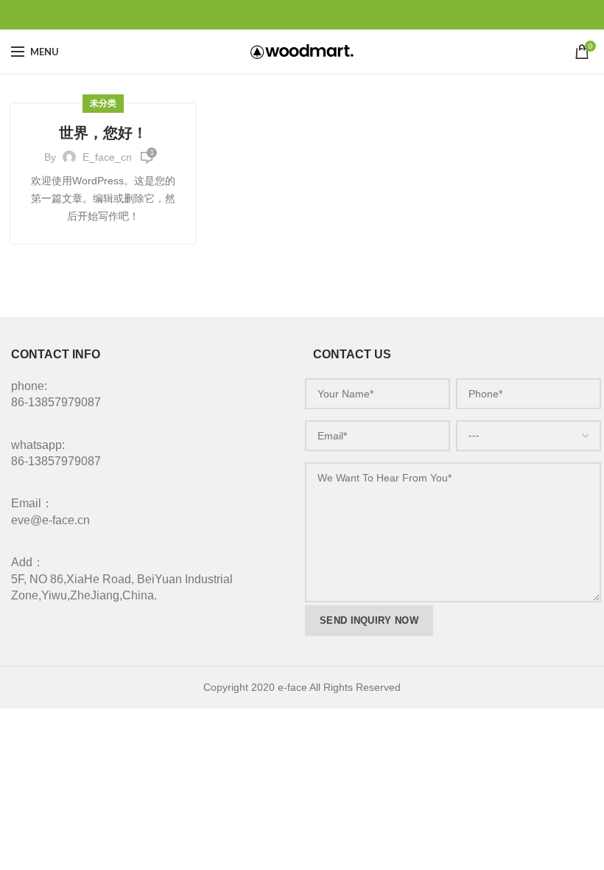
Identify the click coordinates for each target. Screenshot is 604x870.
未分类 (103, 103)
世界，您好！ (103, 133)
